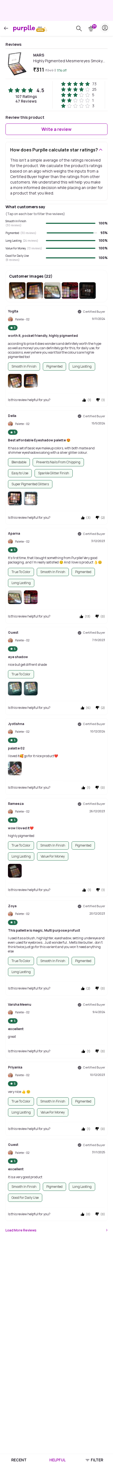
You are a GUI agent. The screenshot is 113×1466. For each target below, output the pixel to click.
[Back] (6, 28)
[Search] (79, 28)
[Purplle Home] (24, 28)
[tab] (19, 1460)
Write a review (56, 129)
